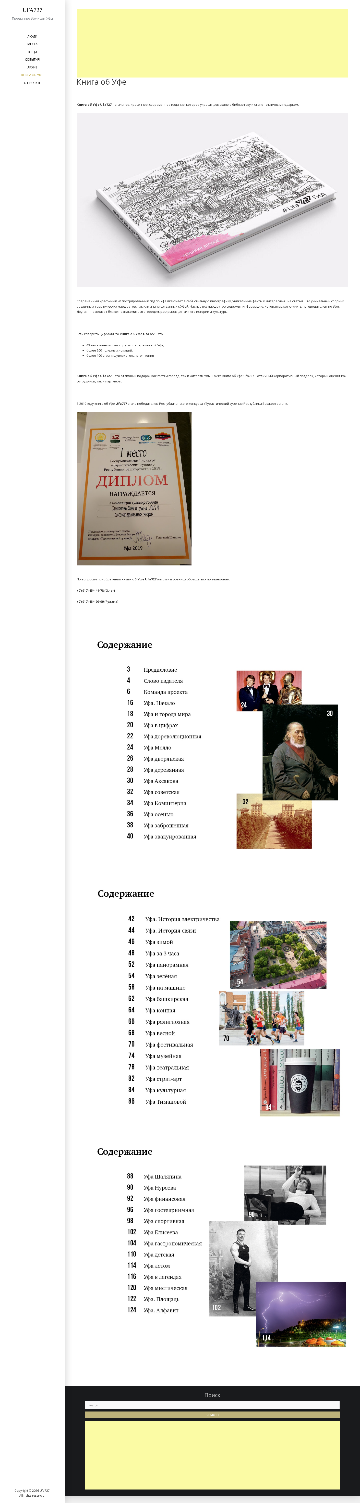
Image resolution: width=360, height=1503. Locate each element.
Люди (32, 36)
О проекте (32, 82)
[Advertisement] (213, 43)
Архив (32, 67)
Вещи (32, 52)
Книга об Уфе (32, 75)
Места (32, 44)
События (32, 59)
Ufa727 (32, 10)
